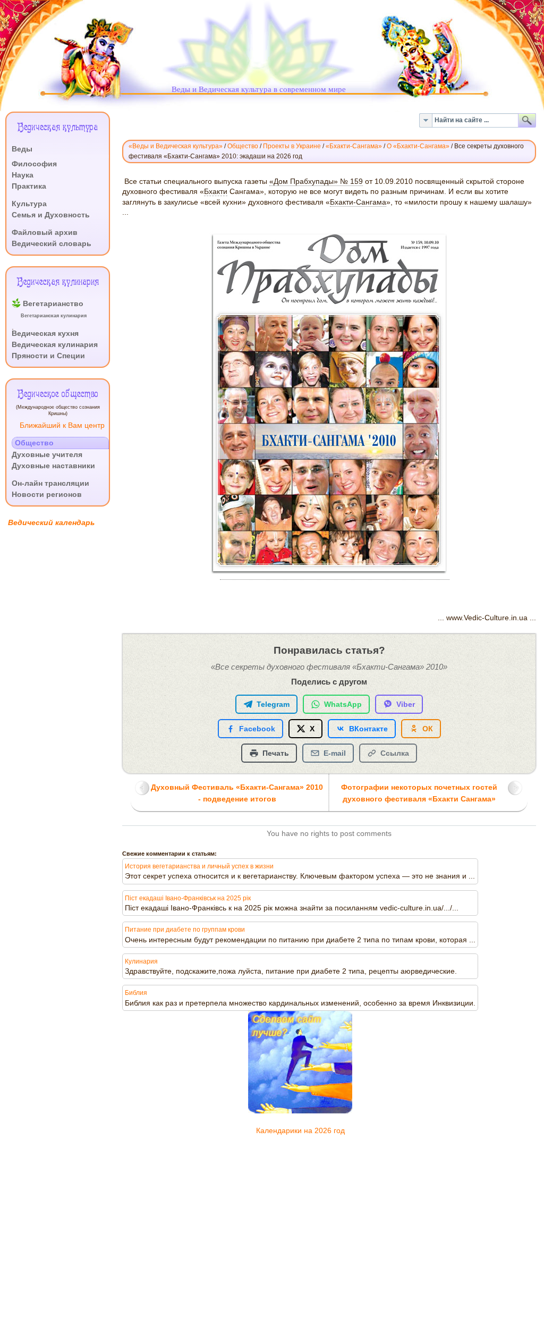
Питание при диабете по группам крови (185, 929)
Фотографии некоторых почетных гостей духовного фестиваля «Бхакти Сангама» (419, 793)
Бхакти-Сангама (358, 202)
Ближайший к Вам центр (62, 425)
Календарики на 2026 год (300, 1131)
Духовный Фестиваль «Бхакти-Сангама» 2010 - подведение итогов (237, 793)
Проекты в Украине (292, 146)
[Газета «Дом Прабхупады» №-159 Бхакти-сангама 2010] (334, 575)
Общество (242, 146)
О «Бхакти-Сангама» (418, 146)
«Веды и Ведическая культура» (176, 146)
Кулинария (141, 961)
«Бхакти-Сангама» (354, 146)
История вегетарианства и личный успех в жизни (199, 866)
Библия (136, 993)
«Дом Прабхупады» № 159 (316, 181)
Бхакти (215, 192)
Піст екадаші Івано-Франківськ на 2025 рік (188, 898)
